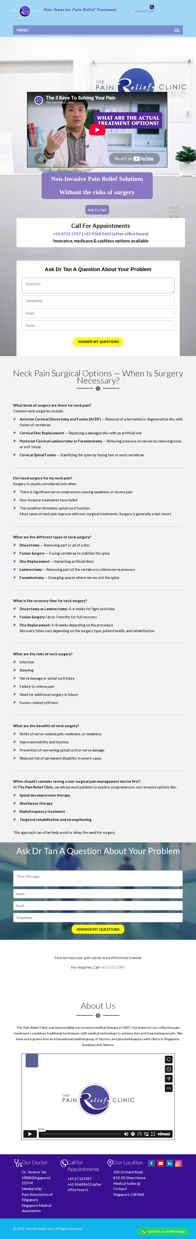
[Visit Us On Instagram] (178, 1166)
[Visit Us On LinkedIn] (169, 1166)
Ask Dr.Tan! (97, 209)
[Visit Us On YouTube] (160, 1166)
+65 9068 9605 (97, 233)
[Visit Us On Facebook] (151, 1166)
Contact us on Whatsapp (166, 1231)
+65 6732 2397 (145, 11)
